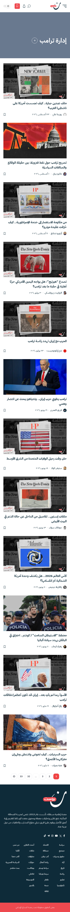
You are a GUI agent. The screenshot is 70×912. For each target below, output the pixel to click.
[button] (64, 6)
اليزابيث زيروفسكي (53, 293)
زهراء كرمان (56, 646)
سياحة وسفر (44, 868)
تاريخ (62, 868)
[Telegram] (49, 836)
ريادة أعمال (44, 862)
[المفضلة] (17, 6)
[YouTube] (56, 836)
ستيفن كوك (56, 468)
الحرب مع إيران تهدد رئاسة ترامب (47, 341)
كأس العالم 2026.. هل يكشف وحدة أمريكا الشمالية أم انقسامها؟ (40, 578)
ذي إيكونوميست (54, 350)
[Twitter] (60, 836)
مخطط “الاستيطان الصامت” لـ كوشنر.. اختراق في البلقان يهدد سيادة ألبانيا (38, 637)
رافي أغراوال (57, 706)
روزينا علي (57, 114)
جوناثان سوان (55, 527)
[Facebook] (64, 836)
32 (28, 776)
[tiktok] (45, 836)
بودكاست (30, 868)
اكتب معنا (15, 856)
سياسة (61, 844)
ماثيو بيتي (57, 173)
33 (21, 776)
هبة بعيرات (57, 765)
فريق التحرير (56, 410)
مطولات (31, 856)
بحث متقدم (14, 868)
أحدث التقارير (29, 844)
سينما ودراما (44, 873)
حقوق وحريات (58, 856)
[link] (35, 40)
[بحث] (29, 6)
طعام (47, 879)
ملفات (31, 850)
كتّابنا (17, 850)
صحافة (46, 850)
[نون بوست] (55, 6)
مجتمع (61, 850)
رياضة (62, 873)
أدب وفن (45, 856)
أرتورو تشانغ (56, 233)
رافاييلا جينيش (55, 587)
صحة (46, 885)
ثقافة (47, 891)
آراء (63, 862)
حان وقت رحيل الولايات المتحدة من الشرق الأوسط (37, 458)
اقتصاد (46, 844)
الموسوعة (30, 879)
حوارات (31, 862)
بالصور (31, 885)
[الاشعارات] (24, 6)
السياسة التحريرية (12, 862)
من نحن (16, 844)
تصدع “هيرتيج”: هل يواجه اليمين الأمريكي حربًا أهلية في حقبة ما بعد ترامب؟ (38, 284)
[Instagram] (52, 836)
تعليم (62, 879)
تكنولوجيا (60, 885)
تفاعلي (31, 873)
